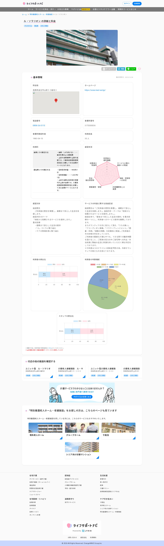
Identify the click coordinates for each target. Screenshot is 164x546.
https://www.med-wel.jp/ (95, 90)
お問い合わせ (72, 537)
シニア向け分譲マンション (109, 508)
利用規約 (93, 537)
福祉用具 (33, 485)
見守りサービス (70, 502)
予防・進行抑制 (70, 488)
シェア (132, 69)
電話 (122, 69)
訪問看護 (33, 505)
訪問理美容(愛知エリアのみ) (109, 491)
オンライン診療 (35, 515)
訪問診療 (33, 502)
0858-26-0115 (39, 125)
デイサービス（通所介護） (39, 479)
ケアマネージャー (36, 491)
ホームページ (110, 69)
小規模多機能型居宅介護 (73, 485)
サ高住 (102, 502)
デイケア (33, 508)
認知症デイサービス (72, 479)
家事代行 (103, 479)
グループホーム (70, 482)
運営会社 (83, 537)
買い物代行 (104, 482)
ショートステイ (35, 494)
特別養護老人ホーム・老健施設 (110, 512)
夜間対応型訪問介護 (36, 488)
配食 (101, 485)
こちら (50, 348)
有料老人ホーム (105, 505)
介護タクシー (104, 488)
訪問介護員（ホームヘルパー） (40, 482)
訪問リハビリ (34, 512)
